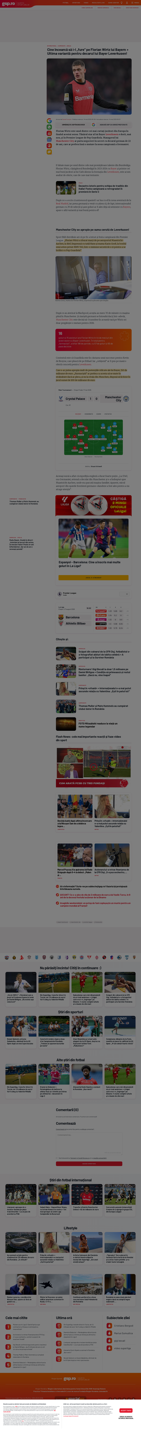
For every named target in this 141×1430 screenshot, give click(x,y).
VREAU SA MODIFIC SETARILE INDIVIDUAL (125, 1417)
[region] (70, 1415)
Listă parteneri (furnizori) (70, 1416)
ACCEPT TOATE (126, 1410)
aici (23, 1420)
